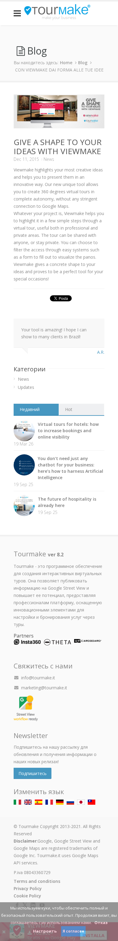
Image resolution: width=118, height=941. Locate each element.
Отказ (101, 922)
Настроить (45, 931)
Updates (26, 387)
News (49, 159)
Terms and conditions (37, 881)
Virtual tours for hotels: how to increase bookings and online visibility (68, 430)
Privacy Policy (28, 888)
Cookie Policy (27, 896)
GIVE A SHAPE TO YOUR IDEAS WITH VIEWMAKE (58, 147)
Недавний (30, 409)
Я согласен (73, 931)
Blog (82, 62)
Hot (68, 409)
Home (66, 62)
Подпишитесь (32, 773)
